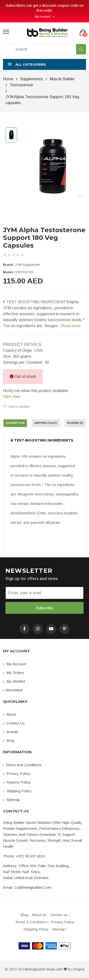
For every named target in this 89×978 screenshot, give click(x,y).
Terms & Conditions (31, 922)
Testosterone (21, 85)
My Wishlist (15, 681)
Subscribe (44, 608)
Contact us (15, 723)
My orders (14, 672)
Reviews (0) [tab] (75, 423)
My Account (42, 16)
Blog (9, 740)
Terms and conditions (23, 765)
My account (15, 664)
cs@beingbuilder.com (32, 887)
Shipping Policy (18, 791)
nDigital (78, 969)
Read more (71, 326)
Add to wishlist (18, 406)
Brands (11, 732)
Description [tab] (15, 423)
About (10, 714)
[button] (44, 64)
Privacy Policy (17, 773)
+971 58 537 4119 (30, 856)
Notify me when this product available (35, 394)
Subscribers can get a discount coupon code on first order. (45, 7)
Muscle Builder (62, 79)
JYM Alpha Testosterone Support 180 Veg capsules (42, 100)
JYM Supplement (27, 265)
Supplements (31, 79)
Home (8, 79)
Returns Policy (18, 782)
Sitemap (12, 800)
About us (39, 915)
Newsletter (14, 690)
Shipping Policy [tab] (45, 423)
